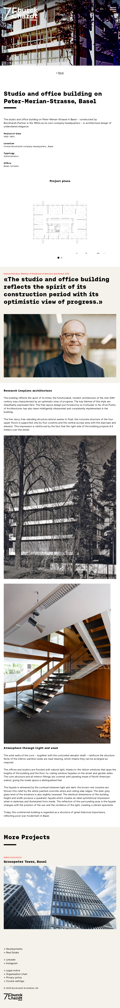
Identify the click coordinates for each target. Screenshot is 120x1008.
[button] (103, 8)
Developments (14, 949)
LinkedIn (11, 959)
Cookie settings (15, 981)
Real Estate (12, 952)
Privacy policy (14, 977)
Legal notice (13, 970)
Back (61, 73)
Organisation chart (17, 974)
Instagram (12, 963)
